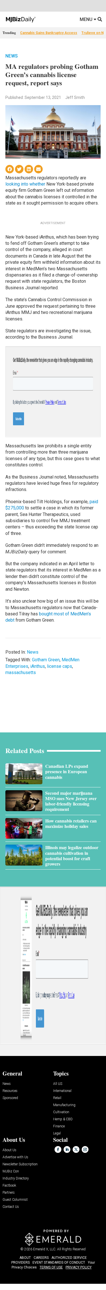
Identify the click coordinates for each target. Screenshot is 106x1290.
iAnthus (37, 666)
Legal (57, 1133)
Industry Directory (16, 1178)
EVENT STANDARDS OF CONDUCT (59, 1263)
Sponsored (10, 1098)
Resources (10, 1091)
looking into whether (25, 184)
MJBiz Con (11, 1171)
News (11, 56)
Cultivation (61, 1112)
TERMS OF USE (51, 1267)
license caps (59, 666)
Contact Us (11, 1207)
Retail (57, 1098)
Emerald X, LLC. (44, 1249)
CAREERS (41, 1258)
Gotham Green (46, 659)
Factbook (9, 1185)
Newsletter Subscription (20, 1164)
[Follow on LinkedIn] (67, 1149)
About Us (9, 1150)
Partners (9, 1193)
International (62, 1091)
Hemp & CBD (63, 1119)
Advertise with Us (15, 1157)
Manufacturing (64, 1105)
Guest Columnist (15, 1200)
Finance (59, 1126)
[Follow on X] (76, 1149)
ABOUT (25, 1258)
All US (57, 1084)
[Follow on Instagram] (85, 1149)
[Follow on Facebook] (58, 1149)
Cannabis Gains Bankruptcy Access (48, 33)
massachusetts (20, 672)
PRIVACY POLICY (79, 1267)
